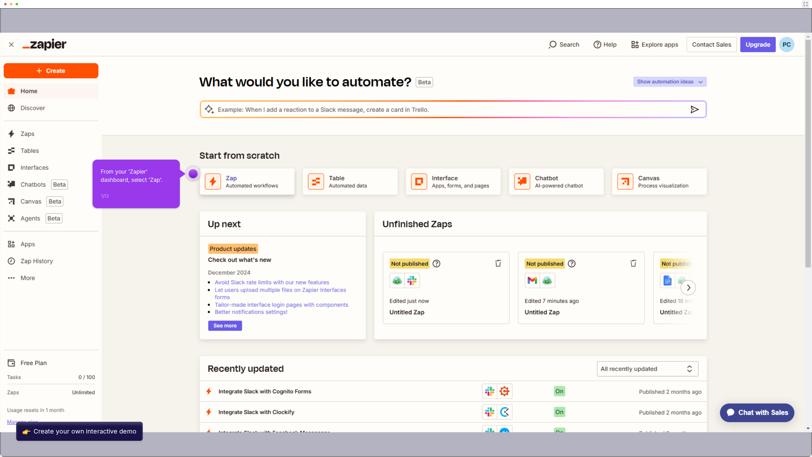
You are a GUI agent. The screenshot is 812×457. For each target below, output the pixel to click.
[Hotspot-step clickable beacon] (193, 173)
